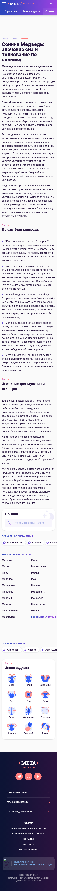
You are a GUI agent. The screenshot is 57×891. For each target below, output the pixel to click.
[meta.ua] (15, 3)
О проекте (28, 844)
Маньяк (6, 604)
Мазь (5, 572)
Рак (12, 701)
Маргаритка (38, 604)
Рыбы (45, 733)
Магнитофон (38, 566)
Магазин (7, 560)
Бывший (36, 542)
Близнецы (45, 685)
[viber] (28, 776)
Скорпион (28, 717)
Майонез (7, 579)
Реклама (28, 823)
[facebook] (38, 776)
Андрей (32, 650)
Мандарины (38, 591)
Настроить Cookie (28, 850)
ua (51, 4)
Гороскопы (11, 11)
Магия (35, 560)
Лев (28, 701)
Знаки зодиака (31, 11)
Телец (28, 685)
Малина (35, 585)
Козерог (11, 733)
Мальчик (7, 591)
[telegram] (19, 776)
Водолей (28, 733)
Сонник (49, 11)
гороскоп (28, 4)
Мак (33, 579)
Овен (11, 685)
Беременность (14, 542)
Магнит (6, 566)
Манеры (7, 597)
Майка (35, 572)
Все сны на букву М (42, 616)
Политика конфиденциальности (28, 828)
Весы (11, 717)
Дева (45, 701)
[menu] (4, 4)
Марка (35, 610)
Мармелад (8, 616)
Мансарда (37, 597)
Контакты (28, 839)
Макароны (8, 585)
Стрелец (45, 717)
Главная (6, 39)
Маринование (10, 610)
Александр (13, 650)
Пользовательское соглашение (28, 834)
